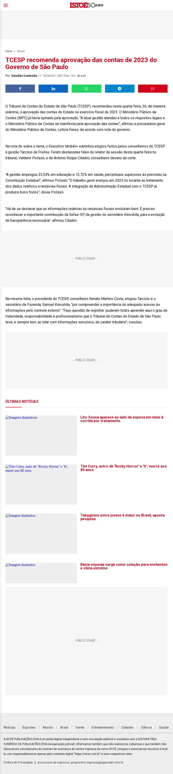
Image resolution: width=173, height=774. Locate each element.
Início (8, 51)
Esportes (29, 727)
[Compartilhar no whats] (86, 89)
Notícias (9, 727)
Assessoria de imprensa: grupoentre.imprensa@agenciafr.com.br (80, 762)
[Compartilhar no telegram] (119, 89)
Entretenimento (103, 727)
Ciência (146, 727)
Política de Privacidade (18, 762)
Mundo (48, 727)
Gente (79, 727)
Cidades (127, 727)
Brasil (21, 51)
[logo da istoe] (86, 5)
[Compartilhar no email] (153, 89)
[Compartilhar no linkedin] (53, 89)
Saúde (164, 727)
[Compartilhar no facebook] (20, 89)
